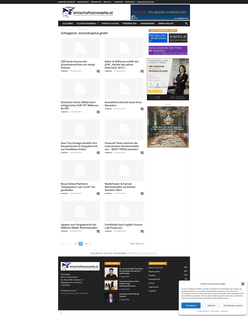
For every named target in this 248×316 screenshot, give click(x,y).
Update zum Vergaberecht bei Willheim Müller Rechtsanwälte (79, 226)
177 (75, 244)
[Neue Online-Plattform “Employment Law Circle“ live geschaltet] (80, 170)
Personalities (96, 2)
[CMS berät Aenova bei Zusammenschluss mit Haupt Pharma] (80, 48)
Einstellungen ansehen (233, 305)
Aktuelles (152, 275)
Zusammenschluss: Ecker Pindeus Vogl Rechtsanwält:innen (129, 283)
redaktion (64, 71)
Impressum (224, 311)
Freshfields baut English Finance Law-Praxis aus (123, 226)
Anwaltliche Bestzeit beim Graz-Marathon (123, 104)
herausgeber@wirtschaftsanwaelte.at (74, 293)
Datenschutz (215, 311)
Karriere (151, 283)
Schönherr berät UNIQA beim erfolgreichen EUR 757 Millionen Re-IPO (80, 105)
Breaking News (154, 271)
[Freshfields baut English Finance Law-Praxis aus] (124, 211)
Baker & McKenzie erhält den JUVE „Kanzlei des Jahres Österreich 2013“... (122, 64)
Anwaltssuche (83, 2)
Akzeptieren (191, 305)
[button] (243, 284)
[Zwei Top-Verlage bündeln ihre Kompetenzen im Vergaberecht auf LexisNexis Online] (80, 129)
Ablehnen (211, 305)
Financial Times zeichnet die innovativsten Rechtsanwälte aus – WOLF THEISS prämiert (122, 146)
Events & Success (110, 23)
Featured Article (154, 279)
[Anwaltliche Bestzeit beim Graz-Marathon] (124, 88)
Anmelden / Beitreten (66, 2)
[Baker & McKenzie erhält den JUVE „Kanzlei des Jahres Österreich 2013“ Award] (124, 48)
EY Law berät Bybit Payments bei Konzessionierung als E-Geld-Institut (131, 270)
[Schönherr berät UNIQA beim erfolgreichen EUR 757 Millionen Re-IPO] (80, 88)
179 (85, 244)
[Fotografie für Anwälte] (168, 79)
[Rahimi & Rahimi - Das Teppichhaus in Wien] (168, 127)
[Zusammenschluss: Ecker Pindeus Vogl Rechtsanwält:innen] (111, 285)
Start (62, 29)
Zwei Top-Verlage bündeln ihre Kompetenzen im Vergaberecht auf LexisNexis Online (79, 146)
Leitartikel (152, 291)
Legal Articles (154, 287)
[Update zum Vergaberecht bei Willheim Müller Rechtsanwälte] (80, 211)
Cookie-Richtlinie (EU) (145, 2)
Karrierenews (147, 23)
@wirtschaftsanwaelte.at (142, 253)
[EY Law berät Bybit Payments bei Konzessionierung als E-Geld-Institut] (111, 272)
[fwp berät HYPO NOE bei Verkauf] (111, 297)
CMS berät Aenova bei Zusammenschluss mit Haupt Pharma (78, 64)
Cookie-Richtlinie (203, 311)
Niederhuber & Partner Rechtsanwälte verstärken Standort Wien (120, 187)
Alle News (68, 23)
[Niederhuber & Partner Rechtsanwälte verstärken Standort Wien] (124, 170)
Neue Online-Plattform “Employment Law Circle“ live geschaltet (78, 187)
